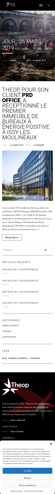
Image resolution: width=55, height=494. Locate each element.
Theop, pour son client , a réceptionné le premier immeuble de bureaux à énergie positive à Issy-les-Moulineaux (26, 113)
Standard (39, 145)
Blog (4, 358)
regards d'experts (18, 358)
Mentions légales (17, 491)
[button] (51, 443)
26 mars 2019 (17, 145)
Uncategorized (9, 337)
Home (13, 60)
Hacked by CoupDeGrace (20, 269)
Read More (12, 237)
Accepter (28, 471)
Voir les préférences (27, 485)
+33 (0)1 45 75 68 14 (9, 426)
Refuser (27, 478)
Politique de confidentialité (33, 491)
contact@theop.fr (8, 438)
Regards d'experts (10, 325)
